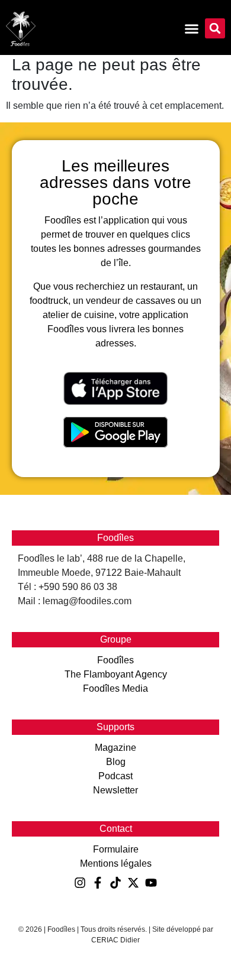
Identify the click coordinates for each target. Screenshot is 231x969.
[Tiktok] (115, 883)
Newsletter (115, 790)
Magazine (115, 748)
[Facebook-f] (98, 883)
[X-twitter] (133, 883)
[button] (215, 28)
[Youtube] (151, 883)
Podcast (115, 776)
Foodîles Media (115, 688)
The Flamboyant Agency (116, 674)
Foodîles (115, 660)
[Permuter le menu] (191, 28)
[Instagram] (80, 883)
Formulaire (116, 849)
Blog (116, 762)
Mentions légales (116, 863)
